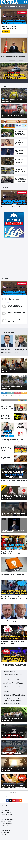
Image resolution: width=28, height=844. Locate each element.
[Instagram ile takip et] (17, 800)
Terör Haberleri (5, 832)
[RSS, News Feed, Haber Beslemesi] (20, 800)
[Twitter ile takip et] (10, 800)
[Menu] (25, 2)
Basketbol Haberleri (6, 821)
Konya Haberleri (5, 810)
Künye (10, 796)
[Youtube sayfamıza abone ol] (14, 800)
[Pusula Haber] (9, 1)
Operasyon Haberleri (7, 823)
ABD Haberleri (5, 825)
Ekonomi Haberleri (6, 830)
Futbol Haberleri (6, 808)
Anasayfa (6, 796)
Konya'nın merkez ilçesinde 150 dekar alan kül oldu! (15, 6)
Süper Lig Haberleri (6, 817)
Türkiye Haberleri (6, 805)
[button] (9, 60)
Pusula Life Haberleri (7, 814)
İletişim (15, 796)
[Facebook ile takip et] (7, 800)
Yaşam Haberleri (6, 837)
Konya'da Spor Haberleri (7, 819)
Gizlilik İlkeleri (21, 796)
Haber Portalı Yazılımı (7, 842)
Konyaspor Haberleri (6, 812)
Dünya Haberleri (5, 834)
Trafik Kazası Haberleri (7, 828)
